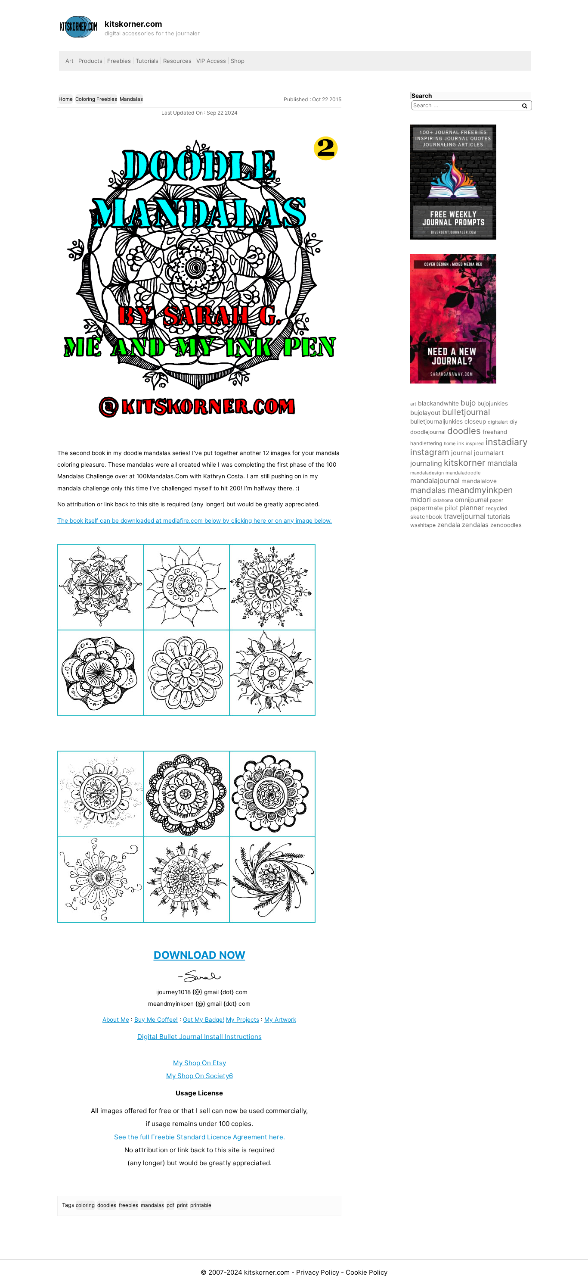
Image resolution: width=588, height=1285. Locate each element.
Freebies (119, 60)
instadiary (507, 441)
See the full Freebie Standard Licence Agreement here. (199, 1137)
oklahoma (443, 500)
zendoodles (506, 524)
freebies (128, 1205)
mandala (502, 463)
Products (90, 60)
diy (513, 421)
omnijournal (471, 499)
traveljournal (465, 516)
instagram (429, 452)
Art (69, 60)
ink (460, 443)
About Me (115, 1019)
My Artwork (280, 1019)
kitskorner (465, 462)
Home (66, 99)
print (182, 1205)
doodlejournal (428, 432)
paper (496, 500)
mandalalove (479, 480)
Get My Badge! (203, 1019)
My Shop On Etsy (199, 1063)
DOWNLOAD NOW (199, 954)
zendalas (475, 525)
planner (472, 508)
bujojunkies (492, 403)
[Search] (524, 106)
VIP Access (211, 60)
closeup (475, 421)
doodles (106, 1205)
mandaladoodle (463, 473)
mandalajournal (435, 480)
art (413, 404)
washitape (423, 525)
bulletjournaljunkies (436, 421)
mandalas (152, 1205)
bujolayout (425, 413)
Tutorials (147, 60)
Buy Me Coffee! (156, 1019)
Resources (177, 60)
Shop (237, 60)
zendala (448, 525)
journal (461, 453)
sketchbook (426, 516)
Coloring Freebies (96, 99)
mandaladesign (427, 473)
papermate (426, 508)
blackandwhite (438, 403)
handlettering (426, 443)
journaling (426, 463)
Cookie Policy (366, 1272)
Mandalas (131, 99)
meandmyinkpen (480, 490)
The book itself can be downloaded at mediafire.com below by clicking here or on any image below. (194, 520)
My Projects (242, 1019)
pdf (170, 1205)
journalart (489, 453)
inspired (475, 443)
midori (420, 499)
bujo (468, 402)
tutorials (499, 516)
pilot (451, 508)
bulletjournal (466, 412)
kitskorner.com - (270, 1272)
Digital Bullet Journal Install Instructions (199, 1036)
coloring (85, 1205)
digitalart (498, 422)
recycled (497, 508)
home (449, 443)
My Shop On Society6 (199, 1076)
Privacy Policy (318, 1272)
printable (200, 1205)
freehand (495, 431)
